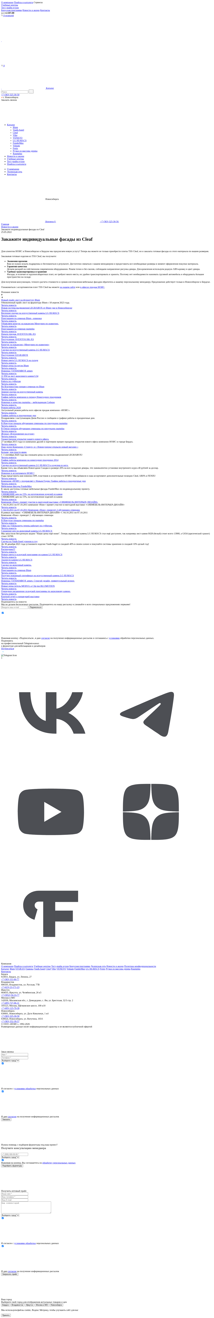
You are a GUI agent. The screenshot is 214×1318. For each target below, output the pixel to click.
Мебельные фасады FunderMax (16, 486)
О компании (7, 2)
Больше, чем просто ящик (14, 452)
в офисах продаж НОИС (92, 287)
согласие (45, 638)
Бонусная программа (11, 10)
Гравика (29, 969)
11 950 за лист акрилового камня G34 (19, 376)
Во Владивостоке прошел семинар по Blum (22, 386)
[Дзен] (151, 861)
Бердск (5, 1305)
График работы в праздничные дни (18, 415)
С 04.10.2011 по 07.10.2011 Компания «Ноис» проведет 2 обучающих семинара (40, 510)
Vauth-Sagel (18, 130)
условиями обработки (25, 1088)
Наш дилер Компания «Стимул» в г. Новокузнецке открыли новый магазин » (39, 447)
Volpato (16, 145)
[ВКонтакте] (51, 760)
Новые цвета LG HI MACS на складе (19, 360)
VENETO (17, 138)
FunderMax (18, 143)
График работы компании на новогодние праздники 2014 (29, 460)
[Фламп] (51, 961)
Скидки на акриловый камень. (16, 565)
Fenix (15, 148)
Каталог (49, 88)
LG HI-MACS (19, 140)
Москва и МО (42, 1305)
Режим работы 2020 (11, 407)
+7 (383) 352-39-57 (10, 1021)
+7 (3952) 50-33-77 (10, 995)
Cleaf (15, 132)
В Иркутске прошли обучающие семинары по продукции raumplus (34, 423)
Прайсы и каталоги (23, 2)
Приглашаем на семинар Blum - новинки (21, 318)
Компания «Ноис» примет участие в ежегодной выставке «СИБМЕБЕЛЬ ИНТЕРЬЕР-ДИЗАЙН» (49, 502)
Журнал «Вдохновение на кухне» (18, 434)
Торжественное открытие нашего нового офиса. (25, 439)
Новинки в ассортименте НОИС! (17, 473)
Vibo (15, 135)
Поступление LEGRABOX (14, 355)
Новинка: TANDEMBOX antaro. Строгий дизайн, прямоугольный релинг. (38, 581)
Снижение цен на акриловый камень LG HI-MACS (26, 531)
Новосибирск (56, 1305)
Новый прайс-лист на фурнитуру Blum (20, 300)
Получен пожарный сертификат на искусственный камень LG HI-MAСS (37, 575)
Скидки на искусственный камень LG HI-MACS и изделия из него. (34, 465)
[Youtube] (51, 861)
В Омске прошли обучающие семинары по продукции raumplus (32, 428)
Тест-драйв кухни (10, 7)
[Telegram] (151, 760)
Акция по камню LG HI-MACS (16, 560)
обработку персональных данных (59, 1163)
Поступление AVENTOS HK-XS (17, 339)
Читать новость (8, 305)
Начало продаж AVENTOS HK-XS (18, 334)
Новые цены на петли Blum (15, 365)
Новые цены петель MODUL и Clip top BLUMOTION (28, 586)
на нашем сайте (67, 287)
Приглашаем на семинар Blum (16, 570)
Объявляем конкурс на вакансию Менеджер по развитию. (30, 323)
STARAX (20, 969)
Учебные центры (9, 5)
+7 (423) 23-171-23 (10, 987)
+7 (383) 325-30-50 (10, 94)
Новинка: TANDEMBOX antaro (17, 371)
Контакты (45, 10)
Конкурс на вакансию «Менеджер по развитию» (25, 344)
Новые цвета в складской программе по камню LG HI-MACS (31, 554)
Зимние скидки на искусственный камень (22, 392)
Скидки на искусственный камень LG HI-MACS (25, 350)
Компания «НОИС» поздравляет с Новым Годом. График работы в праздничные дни (43, 481)
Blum (15, 127)
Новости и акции (31, 10)
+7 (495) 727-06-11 (10, 1003)
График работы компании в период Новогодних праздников (31, 397)
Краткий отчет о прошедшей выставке (20, 596)
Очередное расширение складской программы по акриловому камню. (36, 591)
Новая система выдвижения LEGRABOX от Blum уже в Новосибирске (36, 308)
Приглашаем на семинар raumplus (18, 329)
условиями (114, 638)
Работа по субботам (11, 381)
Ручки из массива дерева (25, 151)
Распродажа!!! (8, 549)
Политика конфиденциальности (140, 966)
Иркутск (29, 1305)
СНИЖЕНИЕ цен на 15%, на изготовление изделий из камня (31, 494)
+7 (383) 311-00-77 (10, 979)
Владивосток (17, 1305)
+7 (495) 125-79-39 (10, 1008)
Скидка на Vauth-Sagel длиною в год (19, 541)
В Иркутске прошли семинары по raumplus (22, 520)
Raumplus (17, 153)
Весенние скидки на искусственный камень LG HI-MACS (30, 313)
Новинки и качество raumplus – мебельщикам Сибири (28, 402)
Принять (6, 1315)
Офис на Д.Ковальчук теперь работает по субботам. (26, 525)
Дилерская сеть (14, 171)
